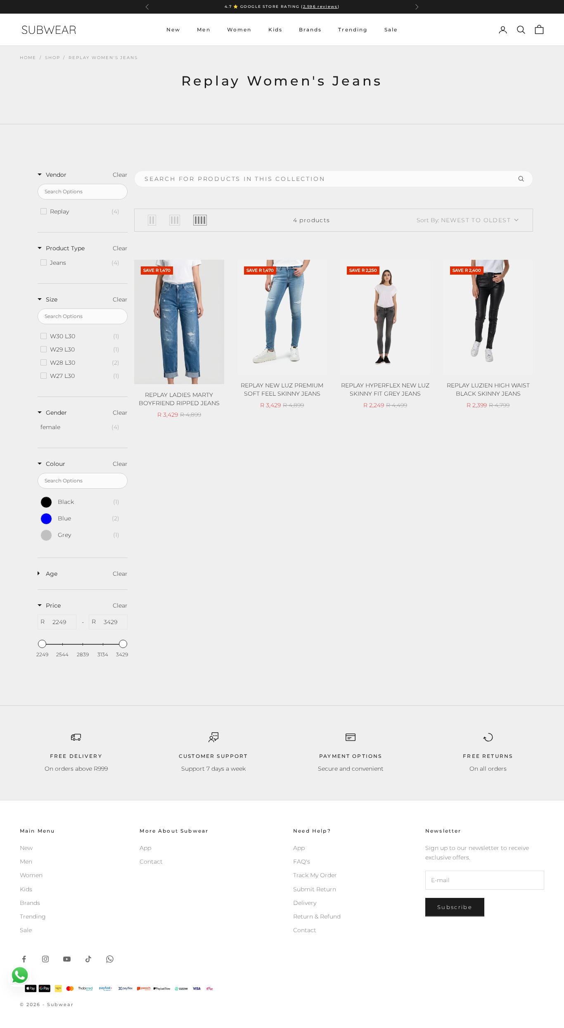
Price (53, 605)
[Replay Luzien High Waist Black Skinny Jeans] (488, 317)
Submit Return (314, 889)
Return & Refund (317, 916)
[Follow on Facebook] (24, 959)
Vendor (56, 174)
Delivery (304, 903)
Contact (151, 861)
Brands (310, 29)
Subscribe (454, 907)
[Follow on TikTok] (88, 959)
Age (51, 573)
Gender (56, 412)
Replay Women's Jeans (103, 57)
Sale (391, 29)
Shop (52, 57)
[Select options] (212, 376)
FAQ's (301, 861)
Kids (275, 29)
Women (239, 29)
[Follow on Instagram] (45, 959)
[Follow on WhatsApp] (110, 959)
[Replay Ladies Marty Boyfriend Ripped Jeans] (179, 322)
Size (51, 299)
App (145, 848)
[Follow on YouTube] (67, 959)
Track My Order (315, 875)
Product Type (65, 248)
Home (28, 57)
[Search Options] (524, 179)
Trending (352, 29)
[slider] (42, 644)
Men (203, 29)
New (173, 29)
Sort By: (464, 220)
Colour (55, 464)
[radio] (152, 220)
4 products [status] (311, 220)
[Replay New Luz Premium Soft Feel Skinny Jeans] (282, 317)
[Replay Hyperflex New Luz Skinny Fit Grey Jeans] (385, 317)
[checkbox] (81, 211)
